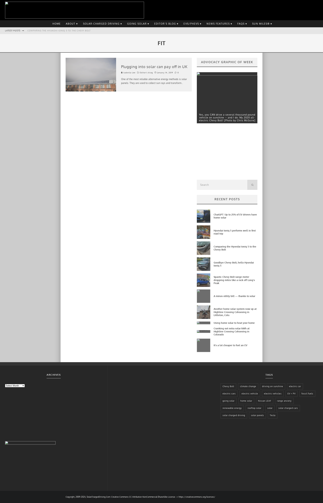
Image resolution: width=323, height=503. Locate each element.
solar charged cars (288, 408)
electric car (295, 386)
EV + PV (292, 393)
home (56, 23)
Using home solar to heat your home (234, 322)
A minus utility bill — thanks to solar (234, 296)
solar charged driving (234, 415)
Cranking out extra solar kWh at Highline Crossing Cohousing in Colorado (231, 331)
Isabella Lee (129, 72)
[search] (252, 185)
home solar (246, 401)
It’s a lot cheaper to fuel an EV (230, 345)
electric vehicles (273, 393)
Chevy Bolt (228, 386)
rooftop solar (254, 408)
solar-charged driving (101, 23)
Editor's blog (146, 72)
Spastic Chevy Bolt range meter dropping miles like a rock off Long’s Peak (234, 279)
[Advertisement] (222, 152)
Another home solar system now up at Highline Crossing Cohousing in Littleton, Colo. (235, 311)
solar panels (257, 415)
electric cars (229, 393)
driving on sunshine (272, 386)
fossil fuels (307, 393)
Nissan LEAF (264, 401)
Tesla (272, 415)
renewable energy (232, 408)
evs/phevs (191, 23)
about (71, 23)
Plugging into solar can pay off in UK (154, 66)
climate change (248, 386)
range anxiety (284, 401)
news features (218, 23)
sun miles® (261, 23)
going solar (137, 23)
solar (270, 408)
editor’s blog (165, 23)
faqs (241, 23)
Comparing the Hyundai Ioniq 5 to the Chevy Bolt (59, 30)
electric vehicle (250, 393)
